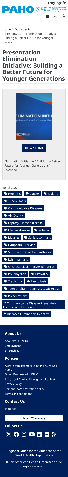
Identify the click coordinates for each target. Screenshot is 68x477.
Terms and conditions (18, 394)
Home (6, 29)
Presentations (18, 296)
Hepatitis (14, 194)
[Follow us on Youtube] (32, 435)
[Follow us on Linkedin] (39, 435)
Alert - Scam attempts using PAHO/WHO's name (31, 367)
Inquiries (10, 409)
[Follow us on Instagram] (24, 435)
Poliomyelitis (17, 274)
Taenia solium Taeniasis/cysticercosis (34, 289)
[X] (8, 435)
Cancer (34, 194)
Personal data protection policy (24, 389)
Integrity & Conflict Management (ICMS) (30, 379)
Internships (12, 350)
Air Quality (15, 215)
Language (55, 3)
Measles (13, 237)
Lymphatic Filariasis (22, 245)
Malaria (53, 194)
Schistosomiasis (39, 237)
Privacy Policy (13, 384)
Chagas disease (19, 230)
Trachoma (15, 281)
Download (34, 148)
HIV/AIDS (41, 274)
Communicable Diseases (25, 208)
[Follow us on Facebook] (16, 435)
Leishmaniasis (18, 259)
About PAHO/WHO (16, 341)
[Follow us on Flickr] (47, 435)
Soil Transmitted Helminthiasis (29, 252)
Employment (13, 346)
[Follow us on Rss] (54, 435)
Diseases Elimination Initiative (28, 314)
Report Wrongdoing (34, 418)
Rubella (43, 230)
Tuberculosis (17, 201)
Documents (23, 29)
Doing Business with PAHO (21, 374)
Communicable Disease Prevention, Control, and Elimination (30, 305)
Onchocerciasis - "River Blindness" (32, 267)
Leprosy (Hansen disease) (25, 223)
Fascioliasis (39, 281)
